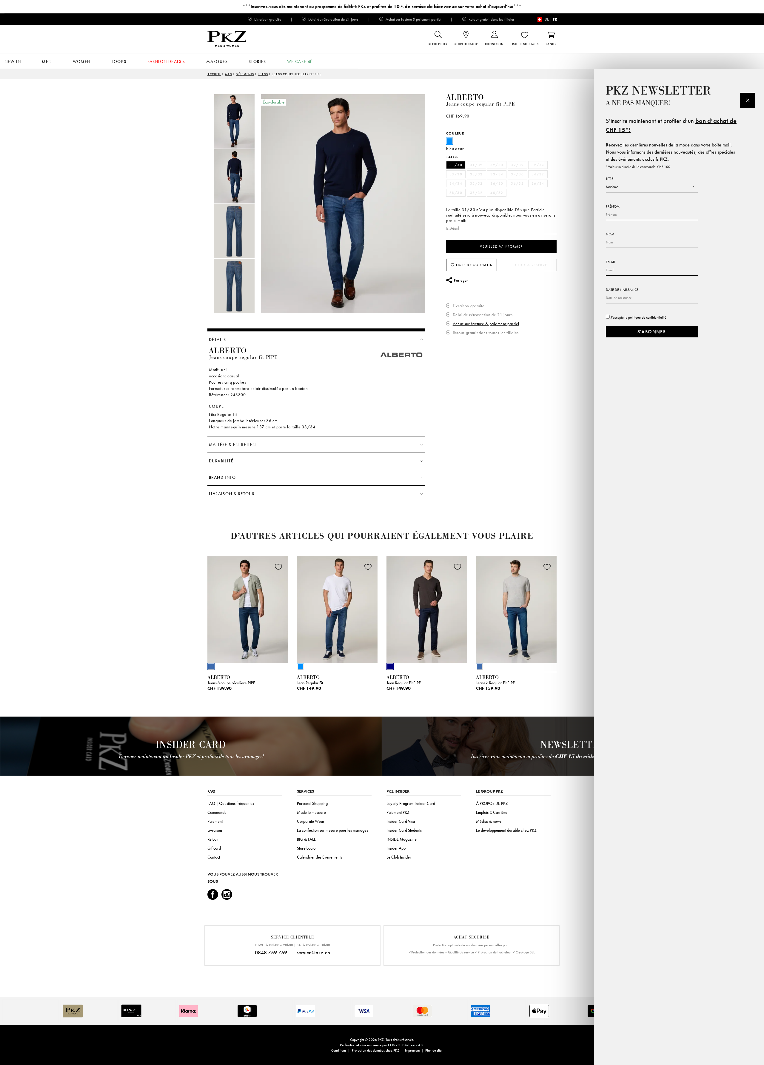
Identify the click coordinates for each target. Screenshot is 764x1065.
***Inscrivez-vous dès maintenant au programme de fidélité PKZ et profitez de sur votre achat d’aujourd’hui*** (382, 6)
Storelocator (307, 848)
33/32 (476, 174)
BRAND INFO (222, 477)
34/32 (538, 174)
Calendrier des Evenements (319, 857)
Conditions (338, 1050)
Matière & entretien (232, 444)
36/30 (496, 183)
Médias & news (488, 821)
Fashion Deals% (166, 61)
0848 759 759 (271, 952)
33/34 (496, 174)
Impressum (412, 1050)
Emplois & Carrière (491, 812)
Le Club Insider (398, 857)
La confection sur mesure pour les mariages (332, 830)
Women (82, 61)
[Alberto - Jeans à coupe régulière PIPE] (247, 608)
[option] (240, 121)
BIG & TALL (306, 839)
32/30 (496, 165)
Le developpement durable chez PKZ (506, 830)
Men (47, 61)
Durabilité (221, 461)
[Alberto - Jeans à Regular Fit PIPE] (516, 608)
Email (610, 262)
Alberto (465, 97)
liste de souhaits (473, 265)
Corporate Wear (310, 821)
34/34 (455, 183)
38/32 (476, 192)
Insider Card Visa (400, 821)
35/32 (476, 183)
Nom (610, 234)
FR (555, 19)
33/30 (455, 174)
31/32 (476, 165)
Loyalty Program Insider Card (410, 803)
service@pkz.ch (313, 952)
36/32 (517, 183)
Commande (217, 812)
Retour (212, 839)
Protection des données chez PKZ (375, 1050)
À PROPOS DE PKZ (492, 803)
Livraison (214, 830)
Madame (612, 186)
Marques (217, 61)
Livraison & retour (232, 493)
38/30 (455, 192)
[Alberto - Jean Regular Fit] (337, 608)
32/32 (517, 165)
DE (547, 19)
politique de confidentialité (647, 317)
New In (12, 61)
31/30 (455, 165)
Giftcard (214, 848)
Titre (609, 178)
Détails (217, 339)
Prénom (613, 206)
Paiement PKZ (397, 812)
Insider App (396, 848)
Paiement (215, 821)
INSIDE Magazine (401, 839)
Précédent (192, 611)
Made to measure (311, 812)
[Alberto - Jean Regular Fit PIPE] (426, 608)
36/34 (538, 183)
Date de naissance (622, 289)
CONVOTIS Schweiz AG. (406, 1045)
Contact (213, 857)
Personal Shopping (312, 803)
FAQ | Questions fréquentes (230, 803)
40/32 (496, 192)
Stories (257, 61)
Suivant (564, 611)
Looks (119, 61)
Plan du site (433, 1050)
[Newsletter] (747, 100)
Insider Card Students (404, 830)
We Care (296, 61)
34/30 (517, 174)
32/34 (538, 165)
